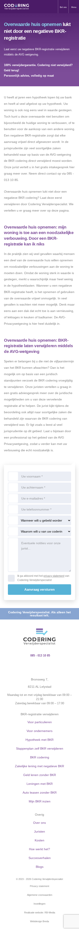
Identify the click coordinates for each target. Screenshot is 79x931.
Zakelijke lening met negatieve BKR (39, 766)
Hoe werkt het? (39, 849)
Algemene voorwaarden (39, 895)
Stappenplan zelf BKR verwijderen (39, 748)
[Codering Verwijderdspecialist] (16, 6)
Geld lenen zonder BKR (39, 775)
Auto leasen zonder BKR (40, 792)
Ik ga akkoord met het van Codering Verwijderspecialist (43, 578)
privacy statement (53, 575)
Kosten (39, 840)
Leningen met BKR (40, 783)
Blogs (39, 866)
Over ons (39, 822)
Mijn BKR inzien (39, 801)
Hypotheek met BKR (39, 739)
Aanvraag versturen (39, 589)
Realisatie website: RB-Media (39, 912)
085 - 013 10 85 (40, 655)
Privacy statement (39, 886)
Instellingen (39, 903)
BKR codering (39, 757)
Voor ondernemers (39, 731)
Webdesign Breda (39, 921)
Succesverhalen (40, 858)
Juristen (39, 831)
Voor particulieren (39, 722)
